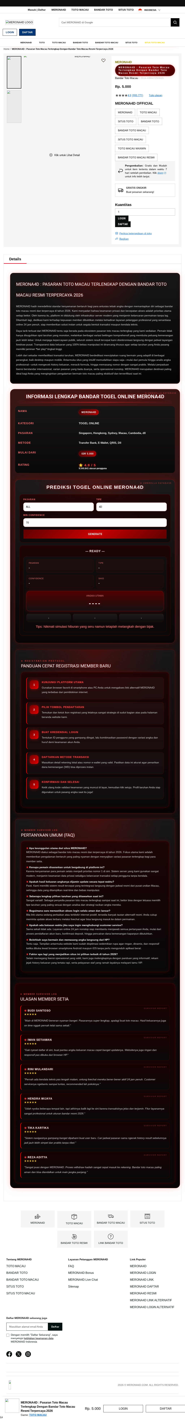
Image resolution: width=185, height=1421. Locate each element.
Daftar (27, 32)
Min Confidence (34, 515)
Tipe (99, 499)
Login (10, 32)
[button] (14, 72)
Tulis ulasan (155, 95)
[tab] (15, 259)
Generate (95, 534)
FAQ (71, 1266)
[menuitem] (26, 43)
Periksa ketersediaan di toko (135, 233)
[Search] (175, 22)
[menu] (92, 43)
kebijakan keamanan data (38, 1338)
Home (7, 49)
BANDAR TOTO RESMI (74, 1243)
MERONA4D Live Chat (83, 1279)
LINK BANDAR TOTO (110, 1243)
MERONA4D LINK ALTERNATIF (151, 1300)
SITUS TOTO (126, 9)
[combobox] (119, 22)
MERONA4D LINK (142, 1279)
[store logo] (19, 22)
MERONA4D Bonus (81, 1273)
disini (160, 172)
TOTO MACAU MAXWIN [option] (132, 148)
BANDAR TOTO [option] (150, 121)
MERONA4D (58, 9)
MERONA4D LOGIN (143, 1273)
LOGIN (122, 218)
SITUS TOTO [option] (125, 121)
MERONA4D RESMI (143, 1293)
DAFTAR (123, 224)
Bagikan (124, 238)
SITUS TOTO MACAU (20, 1293)
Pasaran (29, 499)
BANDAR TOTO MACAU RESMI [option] (136, 157)
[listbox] (145, 135)
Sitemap (73, 1286)
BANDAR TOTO (103, 9)
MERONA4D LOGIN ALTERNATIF (152, 1307)
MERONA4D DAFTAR (144, 1286)
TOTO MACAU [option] (148, 112)
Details (15, 259)
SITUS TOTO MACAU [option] (130, 139)
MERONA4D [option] (125, 112)
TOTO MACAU (80, 9)
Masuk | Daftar (37, 9)
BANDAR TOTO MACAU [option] (132, 130)
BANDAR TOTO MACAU (111, 1222)
